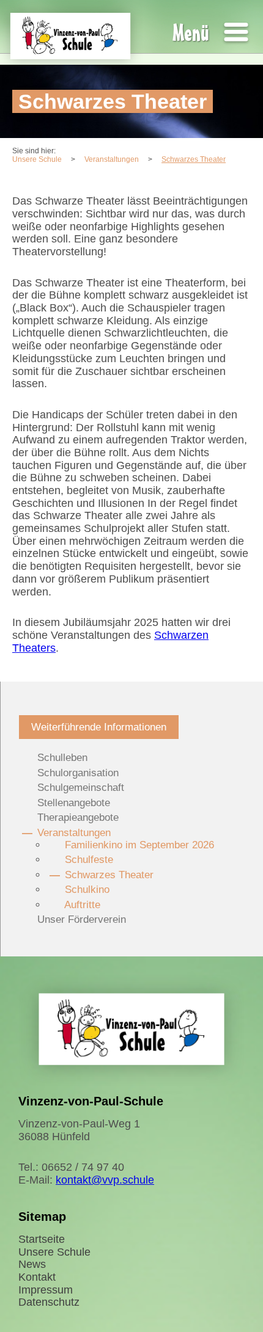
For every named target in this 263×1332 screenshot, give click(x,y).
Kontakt (37, 1277)
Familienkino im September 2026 (139, 845)
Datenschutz (49, 1302)
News (32, 1264)
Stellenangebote (73, 803)
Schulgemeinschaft (80, 787)
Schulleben (62, 757)
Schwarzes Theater (109, 875)
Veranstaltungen (74, 833)
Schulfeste (89, 859)
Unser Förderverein (81, 919)
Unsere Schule (54, 1252)
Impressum (45, 1290)
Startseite (41, 1239)
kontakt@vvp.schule (105, 1180)
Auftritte (82, 905)
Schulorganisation (78, 773)
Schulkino (87, 889)
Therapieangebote (78, 817)
